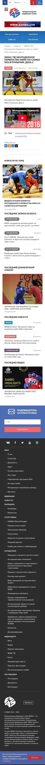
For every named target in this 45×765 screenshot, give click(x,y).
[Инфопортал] (33, 2)
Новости (17, 46)
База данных (33, 39)
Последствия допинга (17, 576)
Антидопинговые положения (19, 559)
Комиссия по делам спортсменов (21, 538)
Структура (12, 458)
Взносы (17, 2)
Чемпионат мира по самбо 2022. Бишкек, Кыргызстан (20, 393)
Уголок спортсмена (15, 471)
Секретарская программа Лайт (20, 479)
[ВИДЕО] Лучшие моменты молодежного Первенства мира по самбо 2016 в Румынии (22, 203)
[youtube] (30, 443)
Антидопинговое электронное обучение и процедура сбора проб (24, 612)
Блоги (10, 657)
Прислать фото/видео (17, 666)
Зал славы (12, 475)
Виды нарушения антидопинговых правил (22, 582)
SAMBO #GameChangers (17, 521)
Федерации (9, 496)
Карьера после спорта (17, 526)
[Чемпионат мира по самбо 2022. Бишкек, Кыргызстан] (22, 378)
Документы (12, 463)
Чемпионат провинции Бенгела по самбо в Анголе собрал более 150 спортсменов (21, 342)
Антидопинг (10, 551)
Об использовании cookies (18, 670)
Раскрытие (12, 628)
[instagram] (37, 443)
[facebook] (15, 443)
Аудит (10, 467)
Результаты (12, 513)
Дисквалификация (15, 632)
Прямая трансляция (16, 649)
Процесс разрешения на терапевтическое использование (21, 599)
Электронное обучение (17, 530)
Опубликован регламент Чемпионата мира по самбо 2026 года (21, 356)
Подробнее (6, 761)
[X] (16, 145)
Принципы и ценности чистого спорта (23, 555)
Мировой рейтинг (15, 542)
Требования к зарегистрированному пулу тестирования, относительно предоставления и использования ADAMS (22, 620)
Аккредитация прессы (17, 662)
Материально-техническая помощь (22, 488)
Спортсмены (10, 517)
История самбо (14, 483)
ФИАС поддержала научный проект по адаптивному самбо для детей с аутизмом (21, 225)
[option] (22, 188)
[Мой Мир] (12, 145)
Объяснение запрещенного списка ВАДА (22, 588)
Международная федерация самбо (29, 13)
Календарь (9, 504)
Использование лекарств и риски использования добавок (21, 605)
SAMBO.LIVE (12, 39)
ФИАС (6, 450)
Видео (10, 645)
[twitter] (22, 443)
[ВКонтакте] (5, 145)
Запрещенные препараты (18, 593)
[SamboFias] (10, 702)
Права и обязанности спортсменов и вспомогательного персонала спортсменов (22, 566)
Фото (10, 641)
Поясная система (11, 34)
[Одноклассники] (9, 145)
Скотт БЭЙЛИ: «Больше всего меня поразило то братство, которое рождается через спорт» (21, 239)
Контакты (11, 492)
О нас (10, 454)
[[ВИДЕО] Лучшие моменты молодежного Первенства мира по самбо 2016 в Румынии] (22, 181)
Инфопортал (33, 34)
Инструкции (13, 687)
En (10, 2)
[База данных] (39, 2)
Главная (7, 46)
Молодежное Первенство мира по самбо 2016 (27, 134)
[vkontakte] (8, 443)
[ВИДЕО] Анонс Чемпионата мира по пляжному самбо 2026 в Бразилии (19, 328)
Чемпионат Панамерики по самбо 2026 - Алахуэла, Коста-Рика (21, 308)
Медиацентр (10, 637)
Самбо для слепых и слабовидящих (22, 546)
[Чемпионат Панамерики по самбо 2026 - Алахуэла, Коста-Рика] (22, 289)
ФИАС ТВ (11, 653)
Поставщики (10, 674)
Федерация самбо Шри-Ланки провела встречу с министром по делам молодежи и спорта (22, 256)
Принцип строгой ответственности (22, 572)
